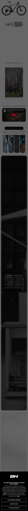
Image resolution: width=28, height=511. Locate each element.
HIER (5, 493)
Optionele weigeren (14, 508)
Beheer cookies (14, 504)
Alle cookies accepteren (14, 500)
